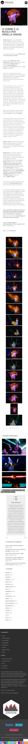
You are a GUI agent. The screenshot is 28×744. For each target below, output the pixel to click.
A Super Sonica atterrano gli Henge (11, 451)
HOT (6, 589)
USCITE (7, 617)
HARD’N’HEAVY (6, 650)
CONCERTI (8, 580)
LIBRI (6, 594)
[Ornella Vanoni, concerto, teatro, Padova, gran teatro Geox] (14, 242)
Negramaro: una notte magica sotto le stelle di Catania (13, 466)
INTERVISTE (8, 591)
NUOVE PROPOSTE (10, 601)
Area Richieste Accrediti (14, 737)
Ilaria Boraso (4, 10)
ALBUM (7, 572)
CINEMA (7, 577)
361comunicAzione (6, 490)
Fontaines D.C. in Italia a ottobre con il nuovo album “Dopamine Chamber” (14, 558)
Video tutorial (16, 739)
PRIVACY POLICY (6, 661)
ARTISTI (7, 575)
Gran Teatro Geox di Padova (17, 490)
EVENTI (7, 582)
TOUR (6, 613)
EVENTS (4, 647)
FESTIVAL (7, 584)
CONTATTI (4, 668)
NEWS (6, 598)
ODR (3, 663)
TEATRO (7, 610)
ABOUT (4, 652)
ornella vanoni (7, 492)
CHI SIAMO (4, 666)
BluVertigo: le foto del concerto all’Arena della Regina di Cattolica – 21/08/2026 (12, 478)
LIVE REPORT (8, 596)
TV (6, 615)
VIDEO (7, 620)
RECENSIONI (8, 606)
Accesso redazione (5, 737)
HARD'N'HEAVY (9, 587)
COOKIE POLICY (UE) (7, 659)
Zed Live (13, 492)
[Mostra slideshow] (14, 428)
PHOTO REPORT (22, 9)
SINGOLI (7, 608)
